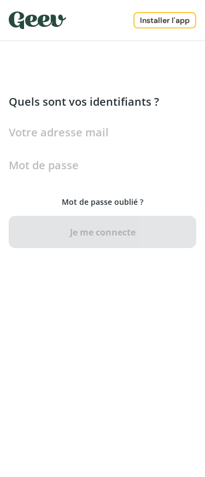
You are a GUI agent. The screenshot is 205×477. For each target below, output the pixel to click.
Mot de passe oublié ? (102, 202)
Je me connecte (103, 232)
